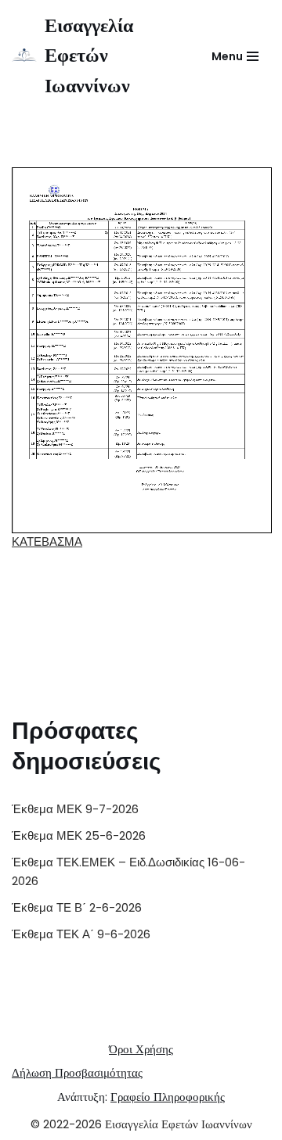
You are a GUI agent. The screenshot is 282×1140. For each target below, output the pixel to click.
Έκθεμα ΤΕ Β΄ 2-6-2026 (77, 907)
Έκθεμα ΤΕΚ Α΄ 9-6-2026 (81, 934)
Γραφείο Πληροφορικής (167, 1096)
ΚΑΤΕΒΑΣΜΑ (47, 541)
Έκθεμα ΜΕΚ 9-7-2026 (75, 809)
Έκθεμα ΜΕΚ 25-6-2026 (79, 835)
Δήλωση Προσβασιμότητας (77, 1072)
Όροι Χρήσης (141, 1049)
